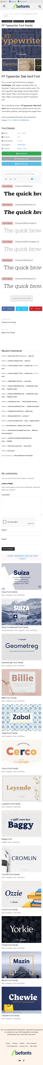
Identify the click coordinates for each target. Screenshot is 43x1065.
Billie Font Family (9, 698)
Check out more (23, 159)
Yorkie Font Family (10, 945)
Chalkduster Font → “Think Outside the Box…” (23, 402)
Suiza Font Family (9, 592)
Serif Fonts (17, 807)
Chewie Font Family (9, 322)
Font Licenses (31, 1043)
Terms (8, 1043)
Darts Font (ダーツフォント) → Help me (21, 356)
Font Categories (15, 14)
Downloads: (8, 141)
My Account (23, 1)
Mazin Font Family (8, 333)
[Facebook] (23, 1060)
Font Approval (12, 1046)
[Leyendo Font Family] (21, 788)
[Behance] (20, 1060)
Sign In (4, 1)
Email (4, 539)
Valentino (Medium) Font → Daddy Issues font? (23, 406)
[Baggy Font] (21, 823)
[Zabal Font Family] (21, 717)
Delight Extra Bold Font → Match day (20, 411)
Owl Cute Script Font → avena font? (19, 446)
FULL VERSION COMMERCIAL (19, 120)
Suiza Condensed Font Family (15, 627)
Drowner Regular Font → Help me (19, 361)
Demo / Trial (21, 148)
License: (7, 148)
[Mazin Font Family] (21, 964)
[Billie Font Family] (21, 682)
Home (5, 14)
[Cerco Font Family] (21, 753)
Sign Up (12, 1)
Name (4, 530)
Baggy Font (7, 839)
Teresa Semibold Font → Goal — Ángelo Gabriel (23, 421)
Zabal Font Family (10, 733)
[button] (40, 7)
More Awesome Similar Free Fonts (22, 557)
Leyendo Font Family (11, 804)
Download (22, 153)
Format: (7, 137)
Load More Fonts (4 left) (22, 298)
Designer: (7, 145)
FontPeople (21, 145)
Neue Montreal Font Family (24, 456)
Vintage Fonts (30, 21)
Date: (6, 133)
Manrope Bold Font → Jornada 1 (18, 416)
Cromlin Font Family (11, 874)
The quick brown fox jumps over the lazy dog (22, 194)
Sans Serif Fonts (19, 595)
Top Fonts (33, 1046)
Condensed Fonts (7, 630)
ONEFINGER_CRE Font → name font (19, 381)
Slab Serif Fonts (18, 21)
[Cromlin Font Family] (21, 859)
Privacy (15, 1043)
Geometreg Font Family (12, 662)
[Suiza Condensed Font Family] (21, 611)
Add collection (22, 164)
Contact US (24, 1046)
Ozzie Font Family (10, 909)
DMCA (22, 1043)
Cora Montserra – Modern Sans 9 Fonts (18, 426)
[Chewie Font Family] (21, 1000)
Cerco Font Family (10, 768)
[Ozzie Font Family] (21, 894)
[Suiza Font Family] (21, 576)
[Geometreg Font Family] (21, 647)
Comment (6, 495)
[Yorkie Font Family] (21, 929)
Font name (11, 451)
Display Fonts (6, 842)
